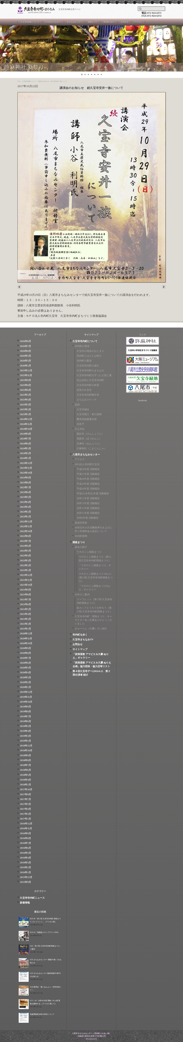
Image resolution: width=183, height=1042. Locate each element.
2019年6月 (25, 721)
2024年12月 (26, 419)
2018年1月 (25, 784)
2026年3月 (25, 360)
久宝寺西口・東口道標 (89, 414)
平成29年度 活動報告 (88, 484)
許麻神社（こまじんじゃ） (92, 448)
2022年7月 (25, 541)
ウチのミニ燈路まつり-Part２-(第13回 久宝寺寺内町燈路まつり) (96, 577)
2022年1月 (25, 570)
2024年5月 (25, 448)
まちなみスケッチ (87, 399)
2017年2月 (25, 814)
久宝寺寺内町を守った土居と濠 (94, 375)
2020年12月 (26, 633)
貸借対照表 (81, 522)
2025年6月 (25, 390)
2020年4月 (25, 672)
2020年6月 (25, 663)
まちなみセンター (74, 22)
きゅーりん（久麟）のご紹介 (91, 628)
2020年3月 (25, 677)
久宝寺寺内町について (30, 22)
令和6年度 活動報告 (87, 518)
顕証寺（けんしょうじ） (90, 433)
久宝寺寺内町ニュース (29, 81)
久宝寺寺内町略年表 (88, 395)
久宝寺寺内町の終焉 (88, 385)
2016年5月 (25, 853)
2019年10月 (26, 702)
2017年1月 (25, 818)
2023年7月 (25, 487)
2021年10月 (26, 585)
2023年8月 (25, 482)
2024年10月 (26, 429)
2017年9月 (25, 794)
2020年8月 (25, 653)
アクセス (138, 22)
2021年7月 (25, 599)
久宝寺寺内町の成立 (88, 365)
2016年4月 (25, 857)
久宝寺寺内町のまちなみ (90, 370)
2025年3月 (25, 404)
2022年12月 (26, 521)
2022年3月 (25, 560)
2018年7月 (25, 765)
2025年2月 (25, 409)
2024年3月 (25, 453)
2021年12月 (26, 575)
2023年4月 (25, 502)
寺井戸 (80, 424)
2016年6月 (25, 848)
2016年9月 (25, 833)
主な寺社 (80, 429)
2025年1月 (25, 414)
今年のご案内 (82, 594)
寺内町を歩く (109, 22)
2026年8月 (25, 341)
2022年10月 (26, 531)
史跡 (77, 404)
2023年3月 (25, 507)
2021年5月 (25, 609)
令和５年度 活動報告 (88, 513)
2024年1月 (25, 458)
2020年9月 (25, 648)
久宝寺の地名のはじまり (90, 351)
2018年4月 (25, 779)
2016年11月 (26, 828)
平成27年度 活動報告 (88, 474)
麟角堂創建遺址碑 (87, 419)
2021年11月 (26, 580)
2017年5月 (25, 804)
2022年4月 (25, 555)
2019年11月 (26, 697)
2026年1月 (25, 365)
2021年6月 (25, 604)
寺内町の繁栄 (84, 360)
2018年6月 (25, 770)
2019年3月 (25, 736)
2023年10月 (26, 472)
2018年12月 (26, 745)
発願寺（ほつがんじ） (89, 438)
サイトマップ (80, 649)
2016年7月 (25, 843)
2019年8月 (25, 711)
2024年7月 (25, 438)
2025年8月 (25, 385)
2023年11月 (26, 468)
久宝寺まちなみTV (53, 22)
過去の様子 (81, 547)
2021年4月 (25, 614)
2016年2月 (25, 867)
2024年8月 (25, 433)
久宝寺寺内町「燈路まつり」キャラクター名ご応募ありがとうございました (93, 620)
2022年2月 (25, 565)
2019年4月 (25, 731)
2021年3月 (25, 619)
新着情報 (51, 275)
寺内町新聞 (81, 536)
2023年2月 (25, 511)
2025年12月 (26, 370)
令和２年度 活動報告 (88, 498)
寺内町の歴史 (82, 346)
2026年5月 (25, 356)
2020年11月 (26, 638)
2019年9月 (25, 706)
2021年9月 (25, 589)
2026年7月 (25, 346)
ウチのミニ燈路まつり (89, 552)
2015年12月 (26, 877)
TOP (18, 81)
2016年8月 (25, 838)
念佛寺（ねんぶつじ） (89, 443)
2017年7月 (25, 799)
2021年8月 (25, 594)
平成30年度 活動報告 (88, 488)
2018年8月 (25, 760)
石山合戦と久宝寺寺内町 (90, 380)
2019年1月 (25, 740)
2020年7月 (25, 658)
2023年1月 (25, 516)
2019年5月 (25, 726)
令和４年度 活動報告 (88, 508)
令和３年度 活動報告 (88, 503)
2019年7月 (25, 716)
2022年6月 (25, 546)
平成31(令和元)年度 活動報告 (93, 493)
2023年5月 (25, 497)
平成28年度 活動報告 (88, 479)
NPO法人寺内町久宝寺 (87, 464)
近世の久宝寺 (84, 390)
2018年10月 (26, 750)
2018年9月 (25, 755)
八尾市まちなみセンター (86, 454)
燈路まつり (92, 22)
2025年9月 (25, 380)
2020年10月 (26, 643)
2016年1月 (25, 872)
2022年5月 (25, 550)
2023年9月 (25, 477)
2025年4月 (25, 399)
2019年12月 (26, 692)
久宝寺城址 (83, 409)
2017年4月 (25, 809)
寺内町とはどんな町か (89, 356)
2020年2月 (25, 682)
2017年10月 (26, 789)
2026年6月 (25, 351)
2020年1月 (25, 687)
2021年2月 (25, 624)
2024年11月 (26, 424)
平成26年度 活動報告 (88, 469)
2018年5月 (25, 775)
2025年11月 (26, 375)
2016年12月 (26, 823)
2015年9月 (25, 882)
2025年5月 (25, 395)
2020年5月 (25, 667)
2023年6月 (25, 492)
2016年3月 (25, 862)
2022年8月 (25, 536)
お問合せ (124, 22)
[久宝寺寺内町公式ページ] (36, 10)
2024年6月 (25, 443)
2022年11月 (26, 526)
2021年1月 (25, 628)
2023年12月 (26, 463)
